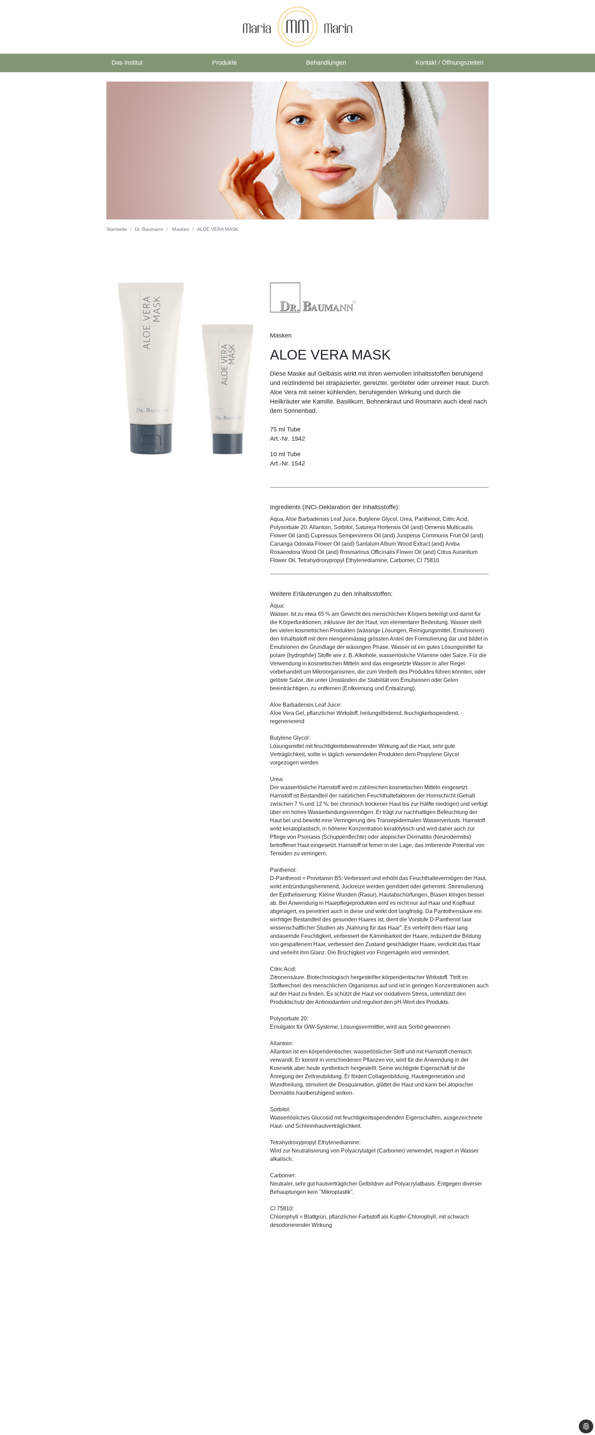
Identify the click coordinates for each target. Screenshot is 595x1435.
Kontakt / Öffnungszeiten (449, 62)
